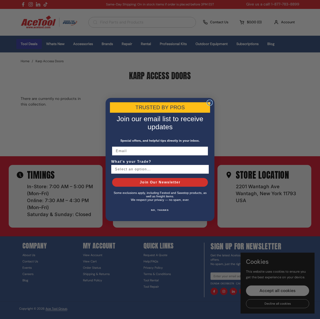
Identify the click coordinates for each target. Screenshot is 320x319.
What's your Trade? (131, 161)
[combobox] (158, 169)
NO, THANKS (160, 210)
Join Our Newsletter (160, 182)
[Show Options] (204, 169)
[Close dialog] (209, 102)
